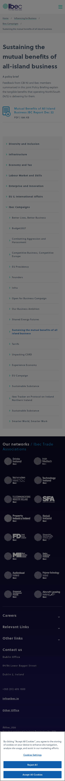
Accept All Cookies (32, 774)
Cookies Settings (32, 754)
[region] (32, 756)
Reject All (32, 764)
